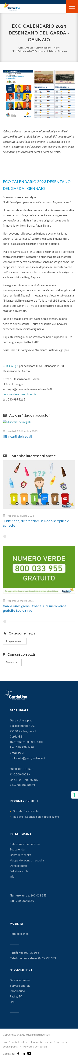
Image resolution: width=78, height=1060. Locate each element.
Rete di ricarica (19, 933)
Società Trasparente (26, 811)
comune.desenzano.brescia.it (21, 394)
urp (5, 1042)
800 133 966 (31, 952)
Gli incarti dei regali (17, 436)
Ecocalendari (18, 849)
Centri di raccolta (20, 855)
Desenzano (12, 662)
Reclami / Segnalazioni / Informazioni (36, 816)
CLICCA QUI (11, 366)
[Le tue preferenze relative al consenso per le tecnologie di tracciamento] (74, 795)
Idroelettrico (17, 991)
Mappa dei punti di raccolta (27, 860)
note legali (18, 1042)
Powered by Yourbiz (35, 1046)
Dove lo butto (18, 865)
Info (12, 876)
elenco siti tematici (41, 1042)
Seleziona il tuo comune (25, 844)
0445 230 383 (47, 958)
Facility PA (16, 996)
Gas (12, 1002)
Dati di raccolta (19, 871)
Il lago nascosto (14, 641)
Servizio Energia (20, 985)
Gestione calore (20, 980)
